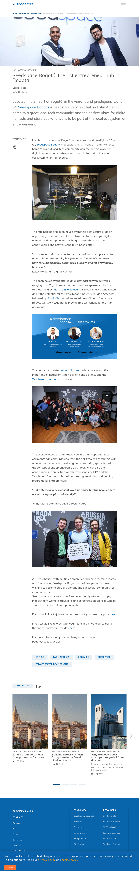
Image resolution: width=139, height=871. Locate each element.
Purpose (16, 823)
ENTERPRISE (104, 657)
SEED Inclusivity (110, 827)
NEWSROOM (36, 13)
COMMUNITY (80, 810)
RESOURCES (24, 13)
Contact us (17, 840)
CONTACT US (22, 686)
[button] (56, 784)
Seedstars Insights (111, 822)
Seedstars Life (109, 816)
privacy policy (46, 860)
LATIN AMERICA (61, 657)
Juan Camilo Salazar (66, 289)
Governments (80, 827)
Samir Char (54, 298)
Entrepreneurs (80, 839)
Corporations (79, 833)
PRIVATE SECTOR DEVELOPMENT (52, 664)
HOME (14, 13)
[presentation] (131, 736)
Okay (10, 868)
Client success (80, 844)
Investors (78, 822)
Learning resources (111, 833)
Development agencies (84, 816)
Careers (16, 835)
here (113, 614)
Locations (16, 846)
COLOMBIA (83, 657)
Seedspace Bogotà (33, 107)
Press (15, 829)
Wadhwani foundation (46, 379)
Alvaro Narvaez (71, 370)
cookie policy (70, 860)
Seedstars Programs (112, 844)
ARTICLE (40, 657)
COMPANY (17, 818)
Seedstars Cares (110, 839)
